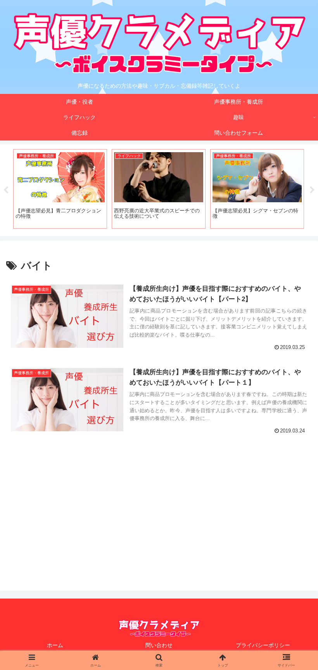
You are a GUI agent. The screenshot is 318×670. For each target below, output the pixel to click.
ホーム (55, 645)
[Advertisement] (159, 514)
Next (312, 190)
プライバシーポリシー (263, 645)
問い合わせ (159, 645)
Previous (6, 190)
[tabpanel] (60, 189)
